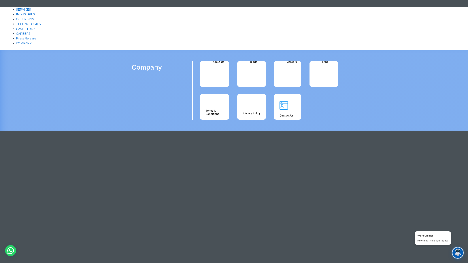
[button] (10, 250)
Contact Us (287, 115)
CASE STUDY (25, 29)
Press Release (26, 38)
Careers (292, 61)
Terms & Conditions (212, 112)
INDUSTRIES (25, 14)
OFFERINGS (25, 19)
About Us (218, 61)
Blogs (253, 61)
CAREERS (23, 33)
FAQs (325, 61)
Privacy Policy (252, 113)
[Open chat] (458, 253)
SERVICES (23, 9)
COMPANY (23, 43)
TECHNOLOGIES (28, 24)
